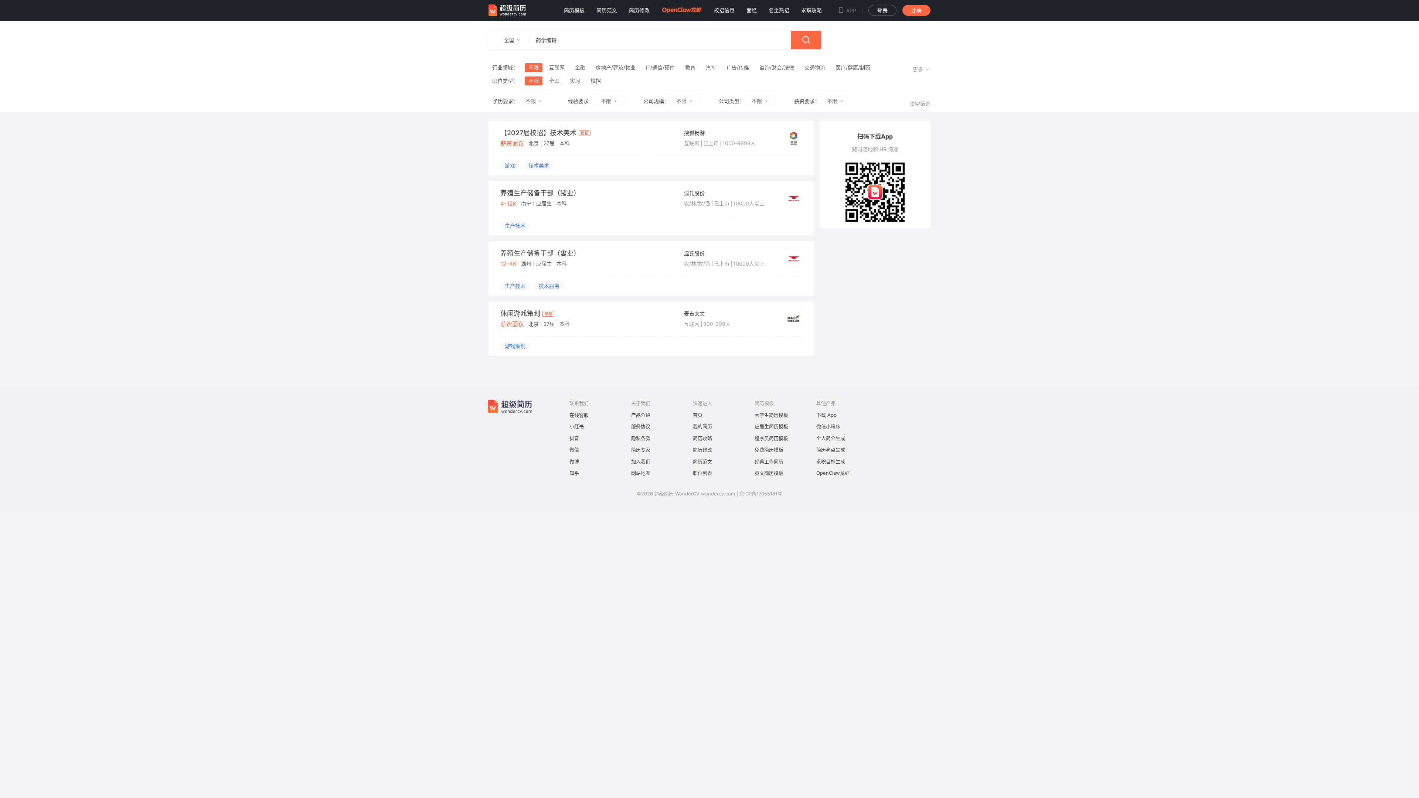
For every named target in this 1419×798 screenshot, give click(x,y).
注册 (916, 10)
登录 (882, 10)
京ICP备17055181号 (760, 494)
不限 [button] (530, 101)
